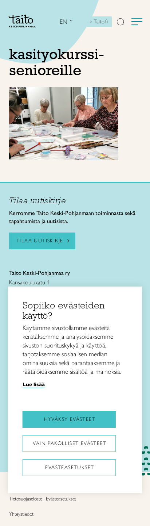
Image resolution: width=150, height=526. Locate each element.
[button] (120, 22)
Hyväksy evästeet (69, 419)
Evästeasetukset (69, 467)
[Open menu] (137, 21)
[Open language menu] (70, 21)
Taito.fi (101, 21)
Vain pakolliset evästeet (69, 443)
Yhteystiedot (21, 514)
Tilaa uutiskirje (39, 241)
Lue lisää (34, 384)
